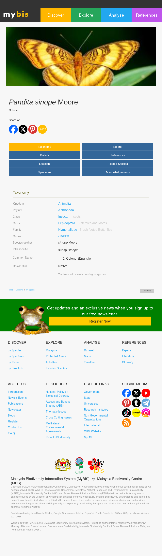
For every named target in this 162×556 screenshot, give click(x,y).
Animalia (64, 203)
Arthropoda (66, 210)
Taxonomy (44, 147)
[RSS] (126, 422)
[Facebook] (126, 393)
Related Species (117, 164)
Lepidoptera (82, 223)
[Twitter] (136, 393)
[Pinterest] (126, 402)
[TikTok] (126, 412)
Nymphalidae (85, 229)
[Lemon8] (136, 412)
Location (44, 164)
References (117, 155)
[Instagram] (145, 412)
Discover (19, 289)
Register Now (100, 321)
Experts (117, 147)
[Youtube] (145, 393)
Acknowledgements (117, 172)
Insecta (69, 216)
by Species (31, 289)
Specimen (44, 172)
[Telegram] (145, 402)
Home (10, 289)
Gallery (44, 155)
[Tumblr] (136, 402)
